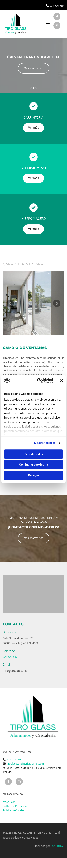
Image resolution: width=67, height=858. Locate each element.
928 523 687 (57, 5)
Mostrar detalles (45, 442)
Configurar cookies (31, 464)
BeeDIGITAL (57, 846)
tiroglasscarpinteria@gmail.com (25, 763)
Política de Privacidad (15, 806)
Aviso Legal (9, 801)
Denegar (33, 475)
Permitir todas (33, 454)
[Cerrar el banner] (61, 380)
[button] (33, 68)
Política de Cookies (13, 810)
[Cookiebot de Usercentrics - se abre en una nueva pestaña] (39, 380)
